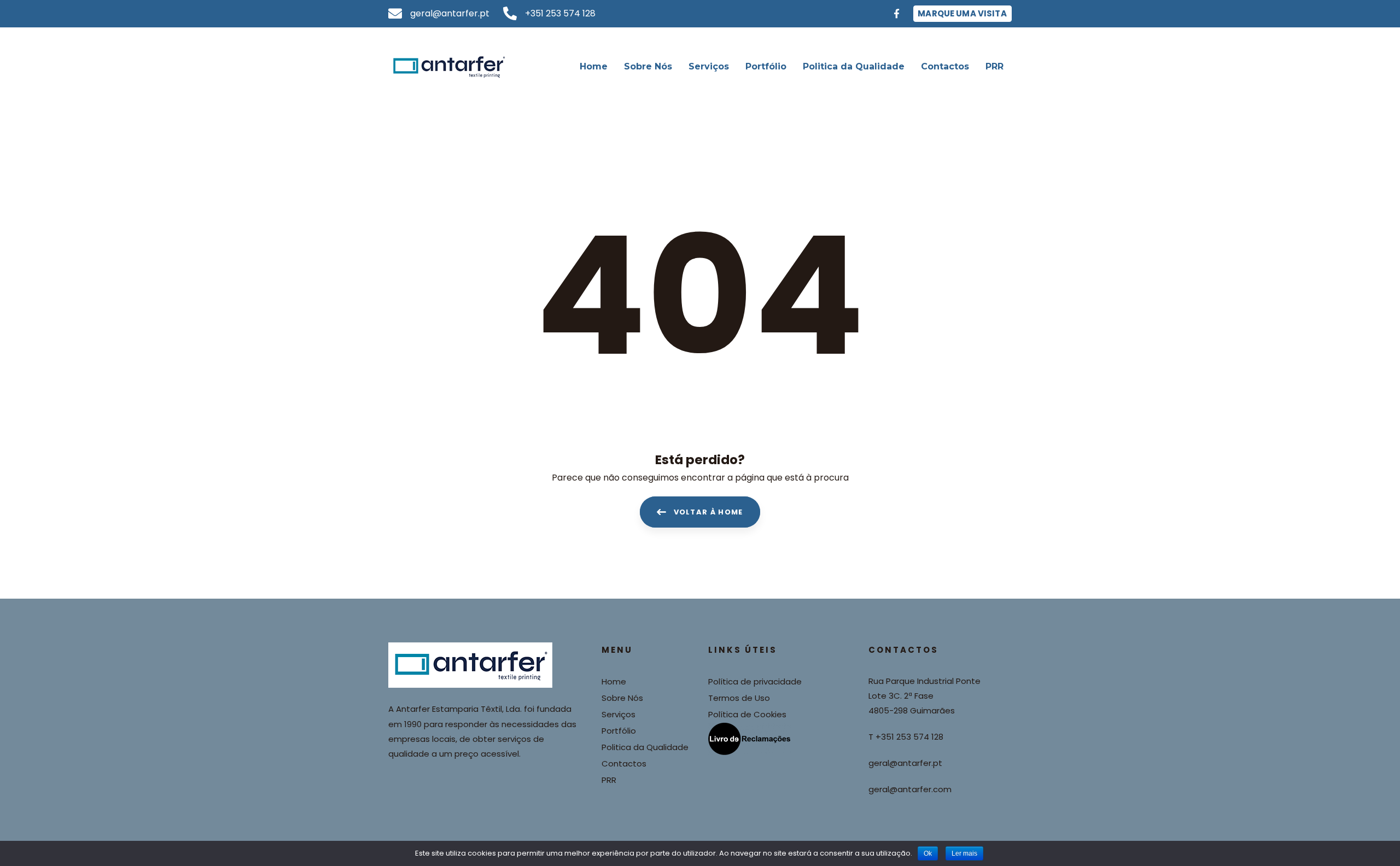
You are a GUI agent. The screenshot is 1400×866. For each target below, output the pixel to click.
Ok (928, 853)
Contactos (624, 763)
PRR (609, 780)
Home (614, 681)
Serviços (618, 714)
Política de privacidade (755, 681)
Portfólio (619, 730)
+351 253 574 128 (909, 736)
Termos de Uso (739, 698)
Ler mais (964, 853)
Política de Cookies (747, 714)
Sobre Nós (622, 698)
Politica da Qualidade (645, 747)
